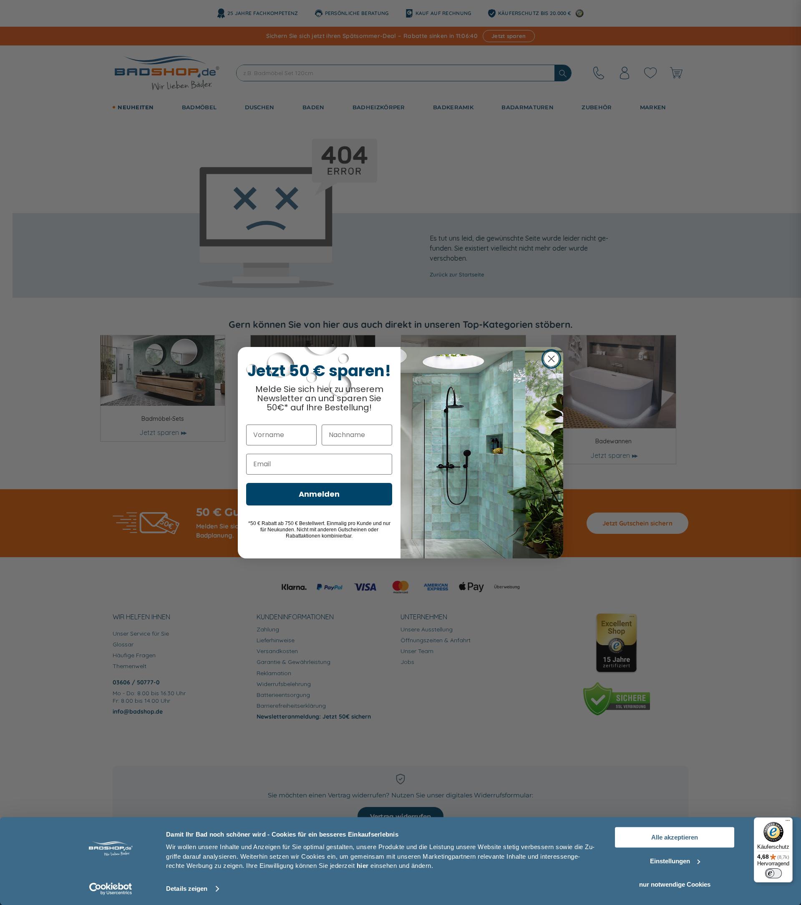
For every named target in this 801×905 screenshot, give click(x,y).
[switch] (773, 873)
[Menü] (788, 822)
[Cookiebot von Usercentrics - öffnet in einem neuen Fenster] (110, 888)
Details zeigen (186, 888)
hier (363, 865)
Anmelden (319, 494)
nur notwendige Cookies (674, 884)
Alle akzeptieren (674, 837)
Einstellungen (670, 861)
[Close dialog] (551, 359)
